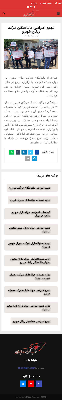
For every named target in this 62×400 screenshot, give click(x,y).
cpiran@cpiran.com (26, 368)
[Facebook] (39, 384)
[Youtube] (31, 384)
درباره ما (34, 3)
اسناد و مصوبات (46, 3)
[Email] (23, 384)
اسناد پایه (58, 3)
